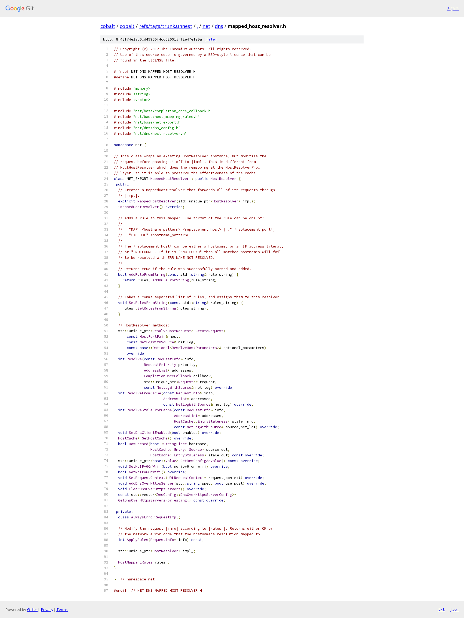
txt (441, 609)
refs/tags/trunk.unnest (165, 26)
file (210, 39)
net (206, 26)
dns (219, 26)
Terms (62, 609)
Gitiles (32, 609)
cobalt (107, 26)
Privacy (47, 609)
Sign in (453, 8)
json (454, 609)
